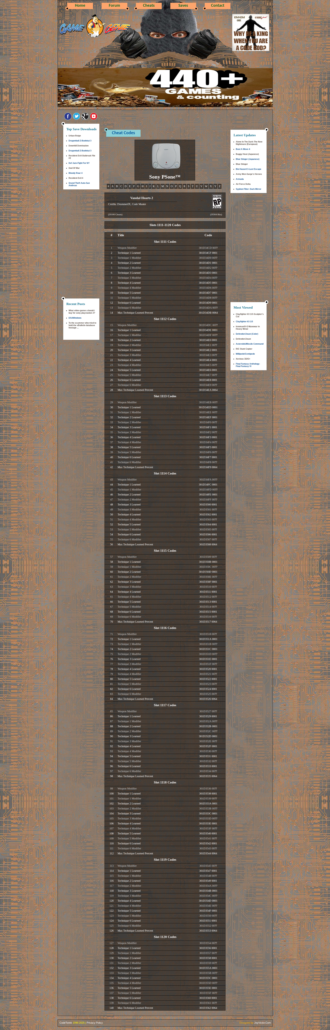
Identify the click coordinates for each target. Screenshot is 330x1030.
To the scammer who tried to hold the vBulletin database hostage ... (82, 325)
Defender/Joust (243, 339)
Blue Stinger (242, 164)
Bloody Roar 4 (75, 173)
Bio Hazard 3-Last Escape (248, 169)
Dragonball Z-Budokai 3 (80, 141)
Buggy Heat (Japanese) (247, 154)
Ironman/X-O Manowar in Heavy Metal (248, 327)
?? (216, 247)
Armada (240, 179)
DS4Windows (75, 318)
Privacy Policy (95, 1022)
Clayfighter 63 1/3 (244, 321)
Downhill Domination (79, 146)
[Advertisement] (81, 244)
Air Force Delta (243, 184)
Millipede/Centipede (245, 354)
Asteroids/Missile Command (249, 344)
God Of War (74, 168)
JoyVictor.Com (262, 1022)
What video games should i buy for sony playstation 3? (82, 311)
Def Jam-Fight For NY (79, 163)
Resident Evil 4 (76, 178)
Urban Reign (75, 136)
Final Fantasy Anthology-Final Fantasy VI (248, 365)
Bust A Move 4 (243, 149)
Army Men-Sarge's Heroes (249, 174)
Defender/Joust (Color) (247, 334)
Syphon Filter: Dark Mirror (248, 189)
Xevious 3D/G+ (243, 359)
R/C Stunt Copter (244, 349)
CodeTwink (65, 1022)
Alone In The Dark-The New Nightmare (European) (249, 143)
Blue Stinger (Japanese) (247, 159)
